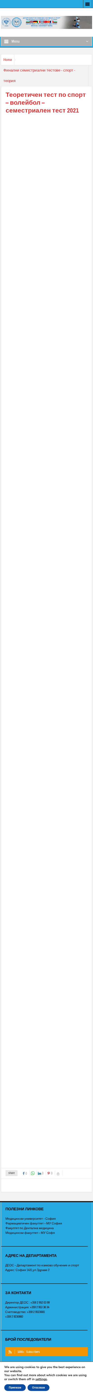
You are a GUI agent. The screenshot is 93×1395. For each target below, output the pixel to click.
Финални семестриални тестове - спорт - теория (39, 75)
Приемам (15, 1387)
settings (41, 1379)
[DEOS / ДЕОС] (46, 22)
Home (7, 59)
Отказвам (38, 1387)
